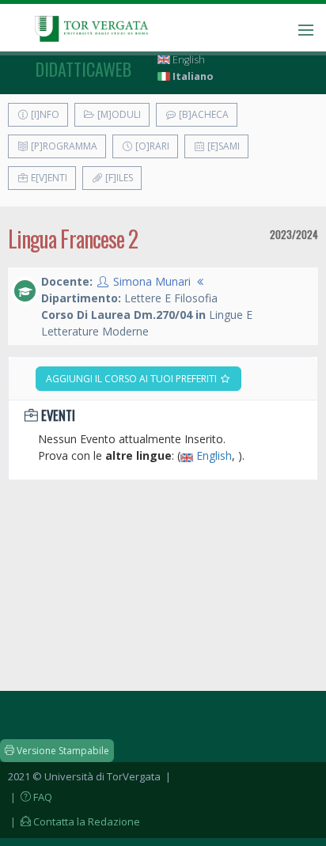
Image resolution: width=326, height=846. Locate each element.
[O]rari (151, 146)
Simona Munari (152, 281)
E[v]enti (47, 177)
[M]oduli (118, 114)
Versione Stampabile (61, 750)
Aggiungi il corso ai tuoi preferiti (132, 378)
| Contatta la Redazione (74, 821)
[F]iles (118, 177)
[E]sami (222, 146)
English (187, 59)
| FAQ (30, 797)
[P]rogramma (62, 146)
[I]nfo (43, 114)
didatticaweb (83, 69)
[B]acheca (202, 114)
